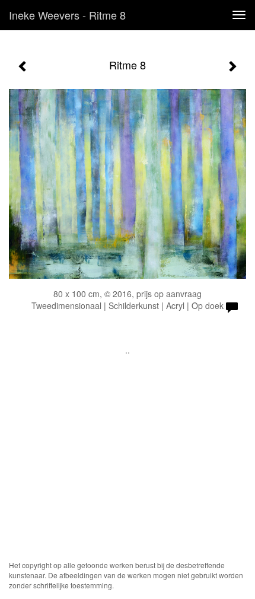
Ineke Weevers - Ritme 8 (67, 15)
